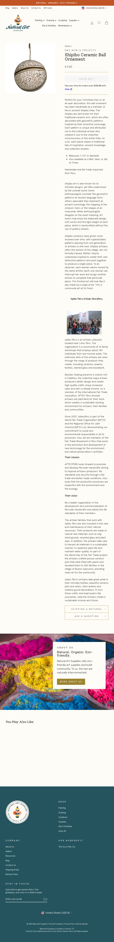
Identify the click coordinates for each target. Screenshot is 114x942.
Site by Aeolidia (82, 924)
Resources (10, 856)
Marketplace (64, 25)
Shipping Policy (12, 869)
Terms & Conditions (56, 924)
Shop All (62, 831)
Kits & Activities (49, 25)
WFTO (101, 420)
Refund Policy (12, 874)
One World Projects (80, 50)
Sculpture (63, 817)
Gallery (15, 8)
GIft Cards (48, 8)
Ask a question (87, 616)
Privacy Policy (69, 924)
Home (67, 46)
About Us (25, 8)
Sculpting (62, 20)
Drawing (50, 20)
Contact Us (36, 8)
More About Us (71, 681)
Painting (38, 20)
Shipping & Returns (86, 609)
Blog (7, 8)
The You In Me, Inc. (67, 846)
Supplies (73, 20)
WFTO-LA (80, 427)
